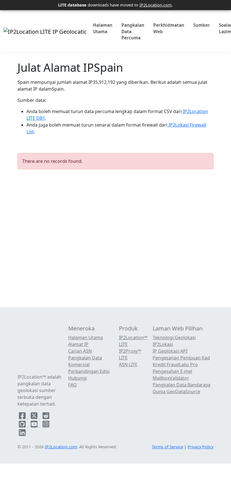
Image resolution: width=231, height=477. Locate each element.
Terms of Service (167, 446)
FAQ (72, 385)
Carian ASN (80, 351)
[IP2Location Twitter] (34, 417)
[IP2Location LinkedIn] (22, 434)
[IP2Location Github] (22, 425)
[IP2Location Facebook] (22, 417)
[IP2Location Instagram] (46, 425)
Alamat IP (78, 344)
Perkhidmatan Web (168, 28)
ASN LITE (128, 364)
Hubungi (77, 378)
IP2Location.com (155, 5)
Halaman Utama (102, 28)
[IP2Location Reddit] (46, 417)
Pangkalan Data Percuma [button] (132, 31)
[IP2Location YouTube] (34, 425)
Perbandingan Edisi (89, 371)
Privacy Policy (201, 446)
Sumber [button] (201, 25)
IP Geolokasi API (170, 351)
